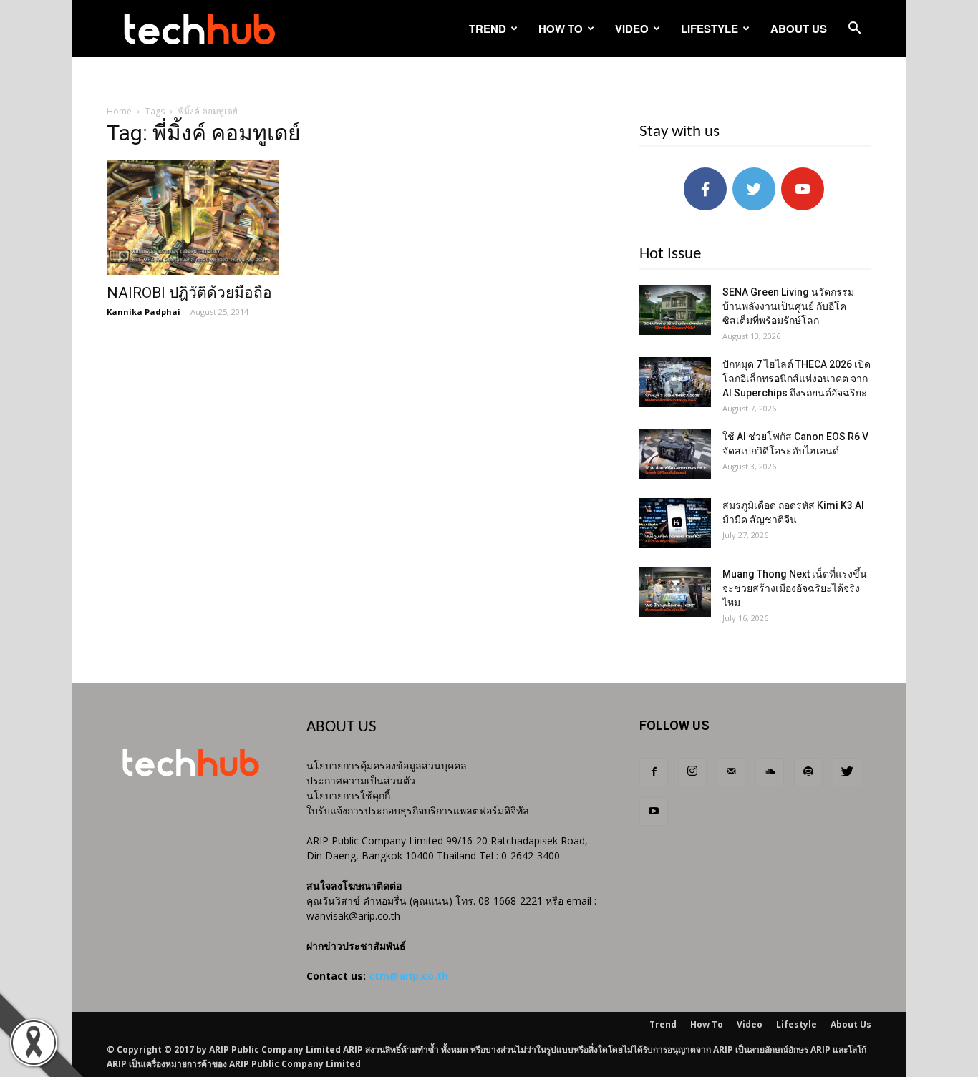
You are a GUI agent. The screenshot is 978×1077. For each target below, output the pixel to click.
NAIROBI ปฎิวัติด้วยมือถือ (189, 292)
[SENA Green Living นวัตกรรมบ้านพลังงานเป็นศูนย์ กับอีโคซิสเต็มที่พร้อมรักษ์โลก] (675, 310)
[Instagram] (692, 772)
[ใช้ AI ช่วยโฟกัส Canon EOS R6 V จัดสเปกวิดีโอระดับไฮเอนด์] (675, 454)
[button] (854, 29)
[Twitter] (847, 772)
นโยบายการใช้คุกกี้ (348, 795)
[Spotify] (808, 772)
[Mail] (731, 772)
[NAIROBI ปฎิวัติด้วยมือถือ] (223, 217)
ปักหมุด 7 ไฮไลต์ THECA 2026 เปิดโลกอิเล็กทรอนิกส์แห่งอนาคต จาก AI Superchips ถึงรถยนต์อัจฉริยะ (796, 379)
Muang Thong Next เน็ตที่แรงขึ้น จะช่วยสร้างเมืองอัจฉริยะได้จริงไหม (794, 588)
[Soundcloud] (769, 772)
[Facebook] (653, 772)
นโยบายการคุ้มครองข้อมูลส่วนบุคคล (386, 765)
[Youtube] (653, 811)
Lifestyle (709, 28)
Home (119, 111)
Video (632, 28)
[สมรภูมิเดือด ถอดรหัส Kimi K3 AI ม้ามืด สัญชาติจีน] (675, 523)
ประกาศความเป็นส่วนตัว (360, 780)
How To (560, 28)
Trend (487, 28)
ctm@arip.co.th (408, 976)
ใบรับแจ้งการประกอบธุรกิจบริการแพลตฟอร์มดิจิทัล (417, 810)
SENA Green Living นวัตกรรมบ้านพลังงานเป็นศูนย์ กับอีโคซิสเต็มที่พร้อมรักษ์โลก (788, 306)
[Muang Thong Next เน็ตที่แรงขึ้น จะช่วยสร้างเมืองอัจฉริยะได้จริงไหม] (675, 592)
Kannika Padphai (143, 311)
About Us (798, 28)
